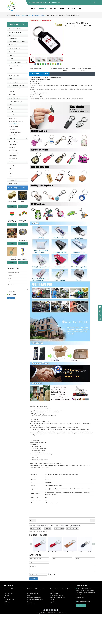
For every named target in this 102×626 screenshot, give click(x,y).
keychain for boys (59, 528)
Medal (11, 59)
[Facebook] (44, 610)
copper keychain (75, 525)
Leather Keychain (14, 124)
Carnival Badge (13, 142)
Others (11, 162)
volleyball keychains (35, 528)
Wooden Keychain (14, 135)
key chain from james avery (38, 531)
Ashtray (11, 165)
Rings (10, 174)
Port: (31, 68)
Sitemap (64, 613)
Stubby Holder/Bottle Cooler (15, 103)
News (62, 8)
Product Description (39, 74)
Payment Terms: (76, 68)
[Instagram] (55, 610)
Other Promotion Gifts (15, 62)
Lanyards (11, 55)
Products (42, 8)
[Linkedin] (47, 610)
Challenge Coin (13, 45)
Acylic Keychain (13, 118)
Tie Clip (11, 176)
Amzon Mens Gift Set (15, 29)
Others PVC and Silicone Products (16, 90)
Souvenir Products (14, 98)
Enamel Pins (12, 147)
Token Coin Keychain (15, 132)
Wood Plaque (13, 183)
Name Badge (13, 156)
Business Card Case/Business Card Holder (17, 40)
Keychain (11, 115)
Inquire (12, 206)
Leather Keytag (53, 525)
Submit (11, 298)
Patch (11, 171)
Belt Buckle (12, 111)
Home (33, 8)
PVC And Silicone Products (16, 85)
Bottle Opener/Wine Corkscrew (15, 34)
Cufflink (11, 168)
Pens (10, 72)
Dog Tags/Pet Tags (14, 48)
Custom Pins (12, 144)
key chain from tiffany (72, 528)
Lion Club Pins (13, 150)
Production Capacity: (57, 68)
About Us (53, 8)
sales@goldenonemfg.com (84, 601)
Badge (11, 108)
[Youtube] (52, 610)
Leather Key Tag (42, 525)
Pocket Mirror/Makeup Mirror (15, 77)
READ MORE (81, 605)
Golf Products (13, 52)
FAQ (80, 8)
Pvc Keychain (13, 129)
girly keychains (64, 525)
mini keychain (47, 528)
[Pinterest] (57, 610)
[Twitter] (49, 610)
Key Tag (32, 525)
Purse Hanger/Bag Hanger (16, 82)
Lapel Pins (12, 138)
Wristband (12, 94)
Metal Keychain (13, 126)
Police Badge (13, 158)
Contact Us (71, 8)
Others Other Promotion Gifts (16, 67)
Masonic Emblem (14, 153)
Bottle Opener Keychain (16, 121)
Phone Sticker (13, 180)
